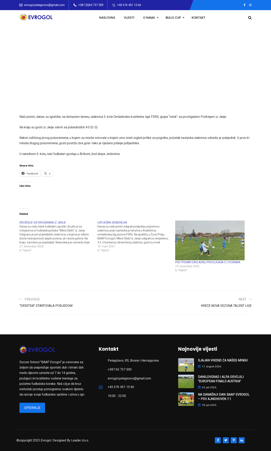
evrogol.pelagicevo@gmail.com (44, 5)
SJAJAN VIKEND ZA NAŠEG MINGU (223, 360)
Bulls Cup (173, 17)
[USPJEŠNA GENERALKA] (136, 236)
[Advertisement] (135, 55)
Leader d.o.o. (80, 440)
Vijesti (129, 17)
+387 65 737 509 (120, 369)
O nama (149, 17)
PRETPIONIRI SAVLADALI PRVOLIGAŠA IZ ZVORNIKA (207, 262)
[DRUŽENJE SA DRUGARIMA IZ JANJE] (58, 236)
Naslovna (107, 17)
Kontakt (198, 17)
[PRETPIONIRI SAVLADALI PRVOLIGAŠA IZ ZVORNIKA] (212, 240)
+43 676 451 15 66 (129, 5)
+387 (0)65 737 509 (90, 5)
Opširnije (32, 408)
